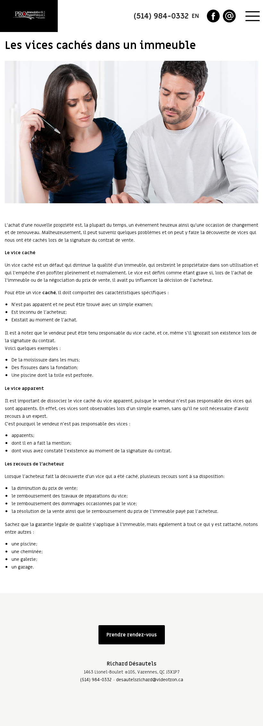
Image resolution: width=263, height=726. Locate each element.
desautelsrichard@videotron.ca (149, 680)
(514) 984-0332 (96, 680)
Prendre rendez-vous (131, 635)
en (195, 16)
